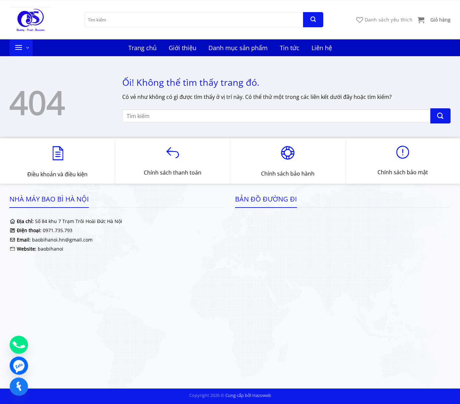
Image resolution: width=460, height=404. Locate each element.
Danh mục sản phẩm (238, 48)
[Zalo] (19, 366)
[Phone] (19, 345)
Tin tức (289, 48)
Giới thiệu (182, 48)
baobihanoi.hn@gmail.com (62, 239)
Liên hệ (321, 48)
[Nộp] (313, 19)
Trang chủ (142, 48)
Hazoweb (261, 395)
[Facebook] (19, 386)
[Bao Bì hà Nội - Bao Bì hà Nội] (41, 19)
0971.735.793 (57, 230)
